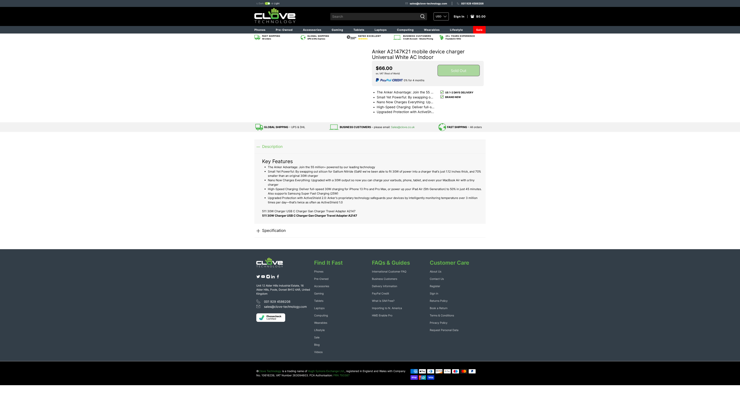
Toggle (267, 3)
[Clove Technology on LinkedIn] (273, 277)
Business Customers (384, 278)
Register (435, 286)
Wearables (432, 29)
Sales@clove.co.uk (403, 127)
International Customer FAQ (389, 271)
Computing (405, 29)
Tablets (358, 29)
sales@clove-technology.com (428, 3)
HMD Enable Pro (382, 315)
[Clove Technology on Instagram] (268, 277)
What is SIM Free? (383, 300)
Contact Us (437, 278)
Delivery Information (384, 286)
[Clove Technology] (272, 264)
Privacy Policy (438, 322)
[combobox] (374, 16)
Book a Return (438, 308)
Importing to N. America (387, 308)
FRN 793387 (341, 375)
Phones (260, 29)
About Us (435, 271)
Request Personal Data (444, 330)
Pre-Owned (284, 29)
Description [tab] (272, 146)
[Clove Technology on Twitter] (258, 277)
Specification (274, 230)
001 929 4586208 (472, 3)
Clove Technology (270, 371)
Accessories (312, 29)
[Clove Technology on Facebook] (278, 277)
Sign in (434, 293)
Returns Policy (439, 300)
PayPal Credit (380, 293)
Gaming (337, 29)
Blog (317, 344)
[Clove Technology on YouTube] (263, 277)
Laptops (381, 29)
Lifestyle (456, 29)
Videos (318, 352)
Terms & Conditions (442, 315)
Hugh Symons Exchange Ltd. (326, 371)
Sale (479, 29)
